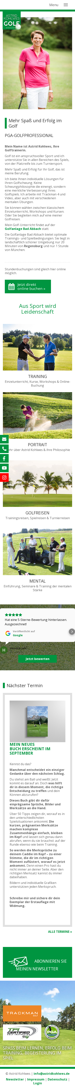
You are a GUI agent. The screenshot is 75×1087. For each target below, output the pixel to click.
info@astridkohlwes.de (52, 1073)
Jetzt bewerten (37, 659)
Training (37, 376)
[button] (3, 632)
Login (37, 1083)
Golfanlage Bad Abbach (23, 229)
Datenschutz (57, 1079)
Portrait (37, 444)
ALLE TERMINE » (60, 932)
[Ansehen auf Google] (4, 650)
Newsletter (15, 1079)
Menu (53, 4)
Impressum (35, 1079)
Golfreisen (37, 513)
